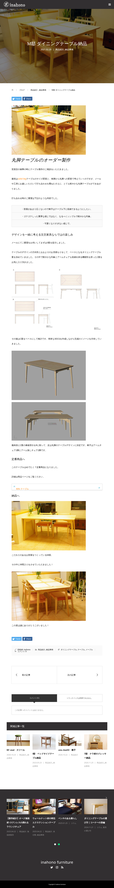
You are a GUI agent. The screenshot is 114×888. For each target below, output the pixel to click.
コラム (47, 831)
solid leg (22, 178)
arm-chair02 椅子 (67, 750)
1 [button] (55, 844)
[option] (58, 818)
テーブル (81, 649)
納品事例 (69, 49)
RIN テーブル (22, 488)
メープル (89, 649)
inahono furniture (57, 862)
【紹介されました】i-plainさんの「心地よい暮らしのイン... (17, 822)
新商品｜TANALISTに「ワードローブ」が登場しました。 (69, 822)
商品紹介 (60, 49)
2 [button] (59, 844)
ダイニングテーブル (69, 649)
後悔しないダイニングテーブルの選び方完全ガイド (44, 822)
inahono (27, 649)
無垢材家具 (101, 827)
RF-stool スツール (16, 750)
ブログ (22, 831)
